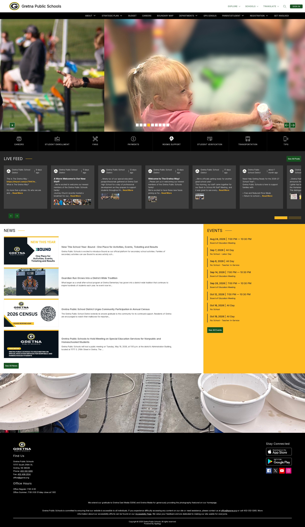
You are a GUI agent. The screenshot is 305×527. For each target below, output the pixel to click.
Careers (146, 16)
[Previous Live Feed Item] (11, 215)
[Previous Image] (287, 125)
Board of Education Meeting (222, 243)
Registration (257, 16)
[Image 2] (141, 125)
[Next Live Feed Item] (17, 215)
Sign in (296, 6)
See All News (11, 366)
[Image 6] (156, 125)
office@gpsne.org (229, 510)
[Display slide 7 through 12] (294, 217)
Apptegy (157, 524)
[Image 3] (144, 125)
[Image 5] (152, 125)
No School (215, 309)
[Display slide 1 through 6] (280, 217)
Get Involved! (281, 16)
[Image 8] (164, 125)
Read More (18, 193)
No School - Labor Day (220, 254)
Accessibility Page (143, 514)
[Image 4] (148, 125)
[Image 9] (167, 125)
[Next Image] (292, 125)
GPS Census (210, 16)
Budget (132, 16)
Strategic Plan (110, 16)
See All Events (215, 330)
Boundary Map (165, 16)
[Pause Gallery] (12, 125)
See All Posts (294, 159)
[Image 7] (160, 125)
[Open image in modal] (58, 202)
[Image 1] (137, 125)
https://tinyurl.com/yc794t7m (21, 181)
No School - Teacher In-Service (224, 265)
